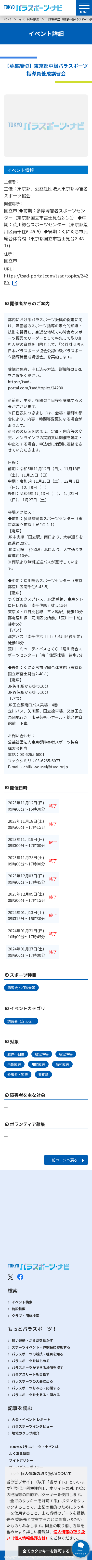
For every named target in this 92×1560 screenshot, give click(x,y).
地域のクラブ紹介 (25, 1433)
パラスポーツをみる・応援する (36, 1387)
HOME (7, 19)
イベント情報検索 (29, 19)
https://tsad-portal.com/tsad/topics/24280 (46, 279)
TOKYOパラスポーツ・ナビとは (34, 1446)
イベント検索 (22, 1302)
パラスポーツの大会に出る (32, 1381)
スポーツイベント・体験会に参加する (41, 1347)
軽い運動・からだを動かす (32, 1340)
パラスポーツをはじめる (31, 1360)
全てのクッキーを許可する (46, 1551)
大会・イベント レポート (31, 1419)
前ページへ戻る (65, 1159)
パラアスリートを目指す (31, 1374)
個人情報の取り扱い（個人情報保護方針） (45, 1535)
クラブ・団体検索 (25, 1315)
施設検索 (19, 1308)
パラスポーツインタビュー (32, 1426)
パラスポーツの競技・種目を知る (37, 1353)
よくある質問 (19, 1453)
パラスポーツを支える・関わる (36, 1394)
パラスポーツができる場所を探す (37, 1367)
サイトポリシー (21, 1460)
